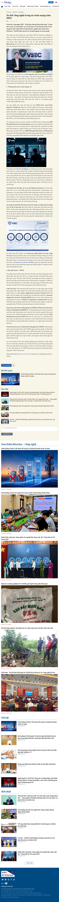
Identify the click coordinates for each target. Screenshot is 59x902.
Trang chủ (8, 12)
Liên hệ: (2, 891)
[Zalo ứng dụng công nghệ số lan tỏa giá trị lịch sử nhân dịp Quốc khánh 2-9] (9, 754)
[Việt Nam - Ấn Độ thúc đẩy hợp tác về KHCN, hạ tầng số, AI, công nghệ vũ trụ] (29, 693)
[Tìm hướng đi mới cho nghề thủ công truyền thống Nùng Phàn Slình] (5, 407)
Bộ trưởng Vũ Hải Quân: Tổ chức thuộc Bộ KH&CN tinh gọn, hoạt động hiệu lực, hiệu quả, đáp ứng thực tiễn (37, 737)
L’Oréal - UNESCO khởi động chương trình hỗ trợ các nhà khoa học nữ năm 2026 (32, 420)
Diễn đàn (22, 6)
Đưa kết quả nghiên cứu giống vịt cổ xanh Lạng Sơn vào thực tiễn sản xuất (27, 628)
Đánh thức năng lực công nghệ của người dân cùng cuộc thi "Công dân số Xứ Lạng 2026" (28, 538)
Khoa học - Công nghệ (18, 12)
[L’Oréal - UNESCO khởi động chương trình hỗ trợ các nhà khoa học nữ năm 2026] (5, 421)
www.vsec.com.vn (25, 354)
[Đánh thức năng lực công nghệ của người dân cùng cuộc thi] (29, 559)
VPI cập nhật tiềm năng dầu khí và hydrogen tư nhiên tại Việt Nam (31, 412)
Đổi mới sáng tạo (45, 6)
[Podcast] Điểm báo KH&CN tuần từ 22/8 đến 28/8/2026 (37, 764)
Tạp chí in (15, 6)
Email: (22, 893)
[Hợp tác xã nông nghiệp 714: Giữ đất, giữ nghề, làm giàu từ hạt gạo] (29, 604)
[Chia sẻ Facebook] (49, 12)
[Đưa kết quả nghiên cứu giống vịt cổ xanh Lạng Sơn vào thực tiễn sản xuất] (29, 648)
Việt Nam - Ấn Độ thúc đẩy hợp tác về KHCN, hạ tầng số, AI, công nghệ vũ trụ (28, 672)
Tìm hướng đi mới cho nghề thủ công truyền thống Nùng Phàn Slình (32, 406)
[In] (13, 365)
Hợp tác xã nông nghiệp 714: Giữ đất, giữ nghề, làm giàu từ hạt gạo (24, 584)
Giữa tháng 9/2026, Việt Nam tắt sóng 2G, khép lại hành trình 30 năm (38, 375)
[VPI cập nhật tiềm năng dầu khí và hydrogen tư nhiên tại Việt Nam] (5, 414)
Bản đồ (3, 883)
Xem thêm (29, 863)
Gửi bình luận (7, 434)
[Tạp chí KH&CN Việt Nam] (8, 2)
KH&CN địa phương (32, 6)
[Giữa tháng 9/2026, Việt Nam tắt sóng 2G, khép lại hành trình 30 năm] (10, 379)
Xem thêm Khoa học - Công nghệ (18, 444)
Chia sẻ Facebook (7, 365)
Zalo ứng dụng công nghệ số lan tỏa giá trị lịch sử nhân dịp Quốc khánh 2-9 (37, 751)
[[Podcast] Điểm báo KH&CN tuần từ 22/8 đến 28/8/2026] (9, 768)
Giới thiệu (8, 6)
